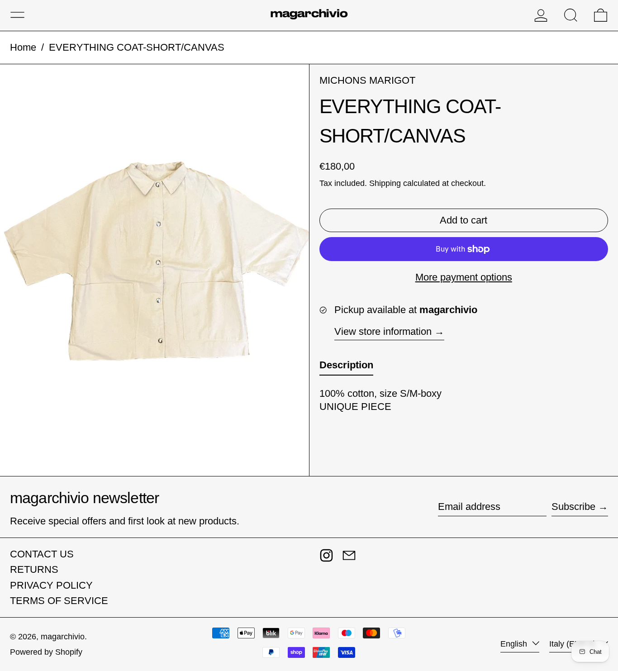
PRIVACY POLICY (51, 585)
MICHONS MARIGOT (367, 80)
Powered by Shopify (46, 652)
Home (23, 47)
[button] (570, 15)
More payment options (463, 277)
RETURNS (34, 569)
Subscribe (573, 506)
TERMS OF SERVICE (59, 600)
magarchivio (63, 636)
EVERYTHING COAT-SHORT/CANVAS (136, 47)
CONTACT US (42, 554)
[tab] (346, 367)
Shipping (385, 183)
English (514, 643)
